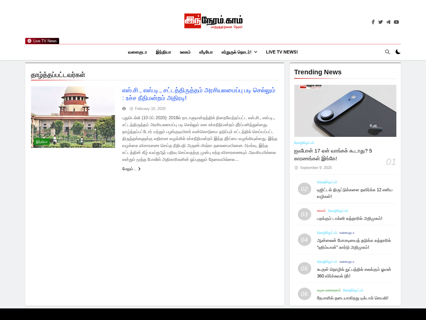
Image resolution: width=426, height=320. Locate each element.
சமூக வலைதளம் (329, 290)
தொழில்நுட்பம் (304, 143)
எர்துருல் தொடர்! (237, 51)
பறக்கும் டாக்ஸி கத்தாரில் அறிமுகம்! (349, 218)
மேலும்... (129, 168)
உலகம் (185, 51)
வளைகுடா (137, 51)
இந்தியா (163, 51)
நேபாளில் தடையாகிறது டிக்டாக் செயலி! (352, 297)
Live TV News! (282, 51)
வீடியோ (206, 51)
